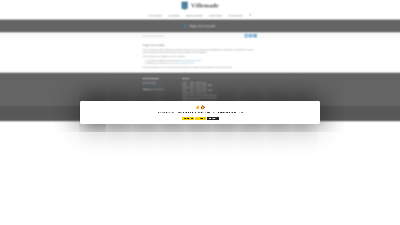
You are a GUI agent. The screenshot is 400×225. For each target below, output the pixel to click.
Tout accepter (188, 119)
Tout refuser (200, 119)
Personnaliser (213, 119)
